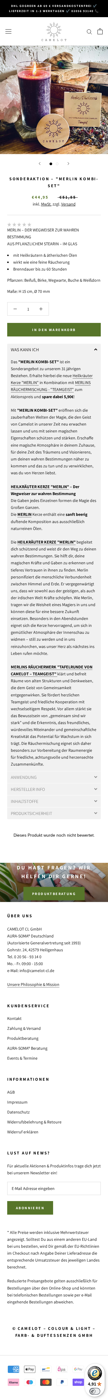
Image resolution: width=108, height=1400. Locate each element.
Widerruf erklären (22, 1132)
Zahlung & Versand (24, 1028)
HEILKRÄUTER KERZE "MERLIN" (40, 486)
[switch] (94, 1391)
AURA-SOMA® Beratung (27, 1048)
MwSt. (46, 204)
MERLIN (24, 514)
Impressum (17, 1102)
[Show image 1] (51, 164)
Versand (68, 204)
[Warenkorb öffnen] (100, 31)
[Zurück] (39, 163)
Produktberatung (54, 893)
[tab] (54, 349)
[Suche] (89, 31)
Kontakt (14, 1018)
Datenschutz (18, 1112)
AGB (11, 1092)
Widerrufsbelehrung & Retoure (34, 1122)
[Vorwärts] (68, 163)
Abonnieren (30, 1208)
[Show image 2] (57, 164)
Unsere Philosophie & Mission (33, 984)
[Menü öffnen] (8, 31)
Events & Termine (22, 1058)
